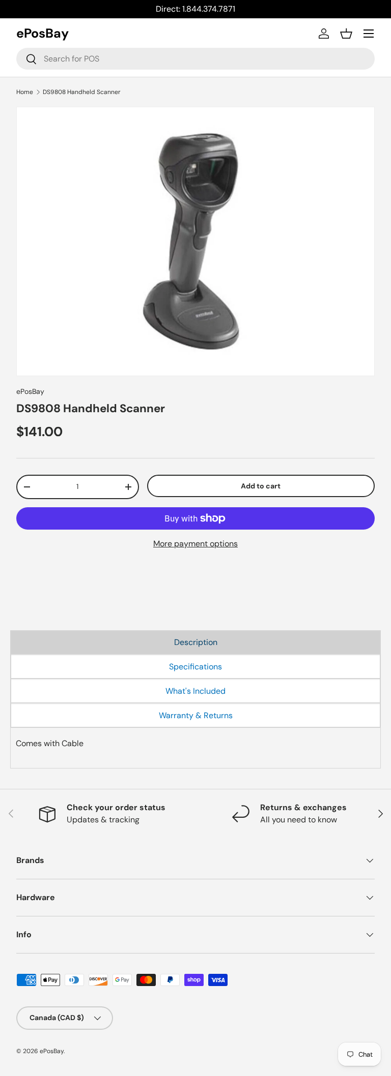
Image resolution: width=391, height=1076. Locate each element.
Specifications (195, 666)
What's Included (195, 691)
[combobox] (195, 59)
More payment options (195, 543)
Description (195, 642)
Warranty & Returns (196, 715)
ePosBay (30, 391)
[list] (195, 241)
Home (24, 92)
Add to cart (261, 485)
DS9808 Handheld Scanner (82, 92)
